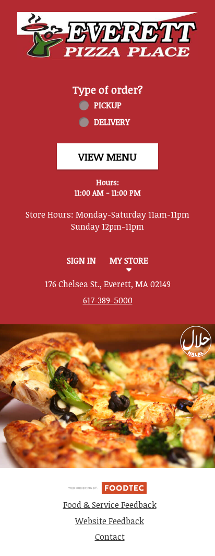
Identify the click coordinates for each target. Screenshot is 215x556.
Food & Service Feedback (110, 504)
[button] (107, 35)
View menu (107, 156)
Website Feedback (109, 521)
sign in (81, 260)
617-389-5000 (108, 300)
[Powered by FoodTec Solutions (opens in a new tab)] (107, 487)
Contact (110, 536)
